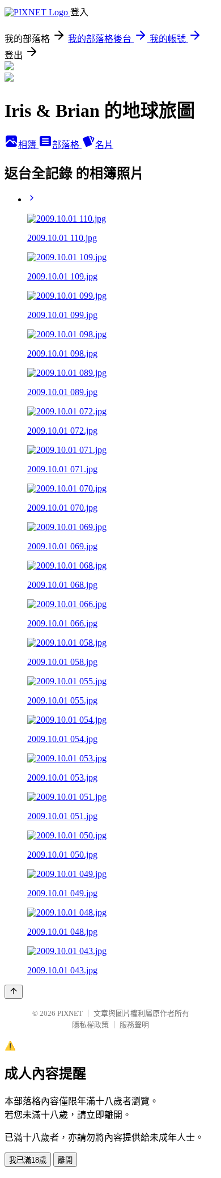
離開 (65, 1160)
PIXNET (70, 1013)
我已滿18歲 (27, 1160)
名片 (104, 145)
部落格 (67, 145)
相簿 (28, 145)
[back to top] (14, 992)
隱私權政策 (90, 1024)
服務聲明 (134, 1024)
